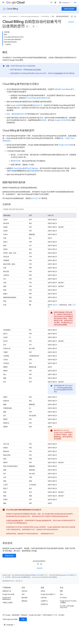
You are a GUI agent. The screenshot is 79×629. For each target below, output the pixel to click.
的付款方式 (23, 523)
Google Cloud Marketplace (6, 598)
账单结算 (43, 120)
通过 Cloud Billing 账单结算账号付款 (37, 98)
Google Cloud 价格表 (34, 69)
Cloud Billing (12, 9)
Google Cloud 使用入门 (48, 594)
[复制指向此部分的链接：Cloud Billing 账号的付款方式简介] (41, 84)
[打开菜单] (3, 2)
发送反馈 (71, 22)
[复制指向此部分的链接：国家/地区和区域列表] (27, 182)
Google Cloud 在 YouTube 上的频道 (68, 601)
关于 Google (6, 615)
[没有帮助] (75, 16)
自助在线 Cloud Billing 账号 (64, 89)
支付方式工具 (35, 198)
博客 (61, 591)
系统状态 (24, 601)
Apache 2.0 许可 (66, 575)
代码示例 (43, 597)
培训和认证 (44, 604)
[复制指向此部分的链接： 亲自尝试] (15, 543)
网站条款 (24, 615)
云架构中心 (44, 601)
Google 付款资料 (16, 105)
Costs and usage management (30, 16)
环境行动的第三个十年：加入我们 (53, 615)
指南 (53, 16)
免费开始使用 (9, 556)
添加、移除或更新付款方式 (16, 114)
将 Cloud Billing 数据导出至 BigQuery (25, 168)
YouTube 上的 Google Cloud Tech (67, 606)
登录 (75, 2)
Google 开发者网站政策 (23, 577)
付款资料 (62, 389)
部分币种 (17, 161)
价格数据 (33, 171)
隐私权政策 (15, 615)
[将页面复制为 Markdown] (33, 26)
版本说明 (24, 597)
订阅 (22, 619)
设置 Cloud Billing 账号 (15, 520)
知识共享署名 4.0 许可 (34, 575)
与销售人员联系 (7, 602)
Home (4, 16)
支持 (23, 594)
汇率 (28, 165)
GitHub (43, 591)
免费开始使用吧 (69, 9)
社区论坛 (24, 591)
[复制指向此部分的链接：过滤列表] (13, 204)
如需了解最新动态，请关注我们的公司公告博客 (63, 436)
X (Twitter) (63, 597)
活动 (61, 594)
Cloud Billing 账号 (66, 387)
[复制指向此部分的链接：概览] (9, 52)
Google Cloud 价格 (65, 145)
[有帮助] (71, 16)
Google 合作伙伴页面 (62, 120)
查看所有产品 (6, 591)
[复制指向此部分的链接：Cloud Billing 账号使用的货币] (36, 130)
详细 (11, 171)
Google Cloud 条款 (35, 615)
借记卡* (55, 305)
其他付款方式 (37, 105)
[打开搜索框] (51, 2)
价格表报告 (58, 73)
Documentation (13, 16)
